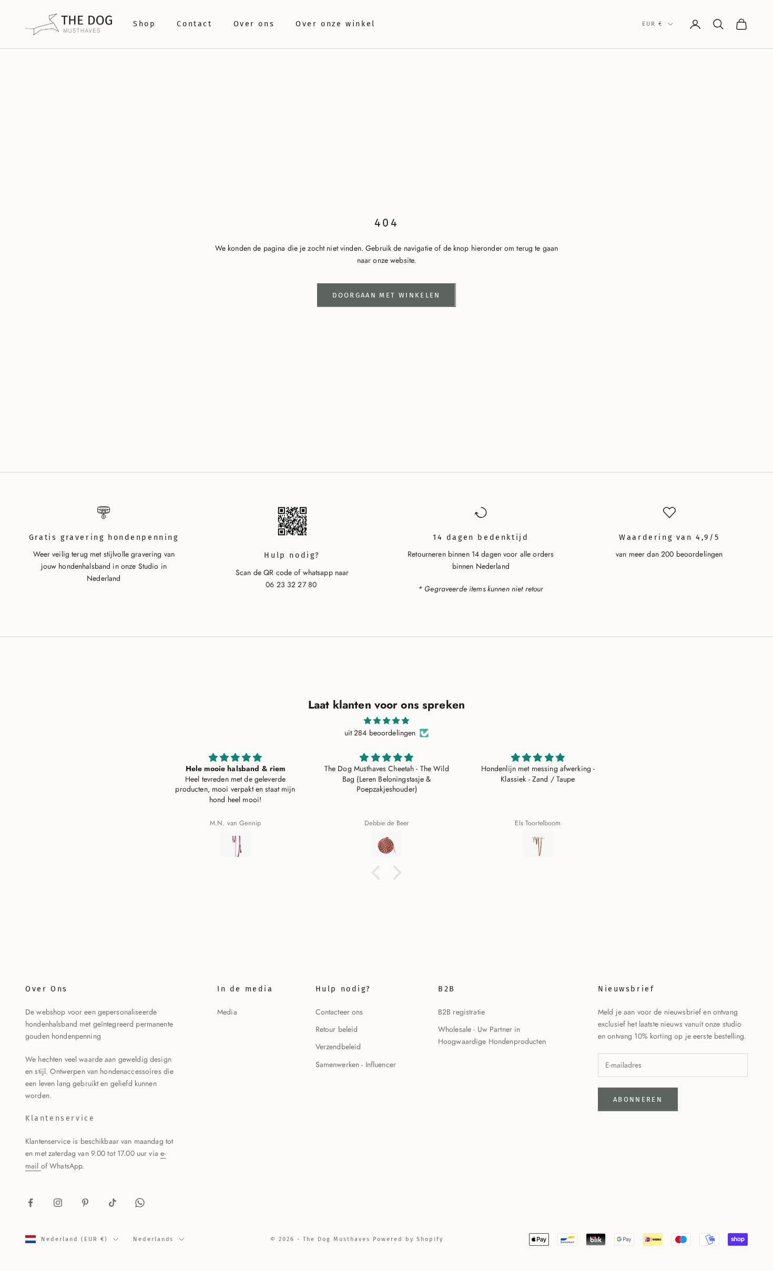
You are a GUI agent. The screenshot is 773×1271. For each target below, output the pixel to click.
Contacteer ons (339, 1012)
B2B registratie (461, 1012)
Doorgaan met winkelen (386, 295)
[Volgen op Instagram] (58, 1202)
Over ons (254, 23)
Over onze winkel (335, 23)
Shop (144, 23)
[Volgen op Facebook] (30, 1202)
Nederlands (153, 1239)
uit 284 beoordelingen (380, 732)
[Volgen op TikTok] (112, 1202)
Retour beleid (337, 1029)
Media (227, 1012)
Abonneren (638, 1099)
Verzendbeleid (338, 1046)
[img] (386, 720)
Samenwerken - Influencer (356, 1064)
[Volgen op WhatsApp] (140, 1202)
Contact (194, 23)
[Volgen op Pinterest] (85, 1202)
